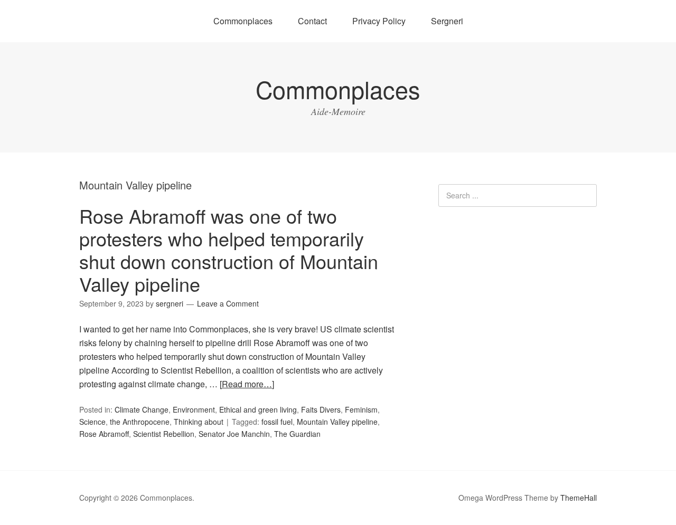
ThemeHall (578, 497)
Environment (194, 409)
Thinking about (198, 421)
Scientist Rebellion (163, 433)
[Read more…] (247, 384)
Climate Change (141, 409)
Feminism (361, 409)
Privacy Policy (379, 21)
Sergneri (447, 21)
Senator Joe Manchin (234, 433)
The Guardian (297, 433)
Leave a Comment (228, 303)
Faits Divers (321, 409)
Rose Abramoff (104, 433)
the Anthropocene (140, 421)
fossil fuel (277, 421)
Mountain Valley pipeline (337, 421)
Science (92, 421)
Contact (312, 21)
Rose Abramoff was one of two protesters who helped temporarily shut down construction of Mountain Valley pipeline (228, 250)
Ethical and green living (258, 409)
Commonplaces (243, 21)
